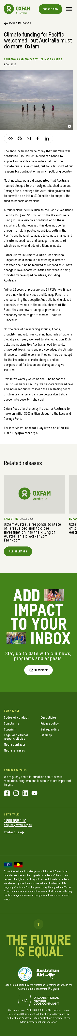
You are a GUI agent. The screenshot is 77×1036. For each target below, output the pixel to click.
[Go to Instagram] (16, 793)
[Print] (19, 138)
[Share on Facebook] (37, 138)
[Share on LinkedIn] (46, 138)
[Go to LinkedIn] (25, 793)
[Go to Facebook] (7, 793)
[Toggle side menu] (69, 9)
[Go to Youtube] (34, 793)
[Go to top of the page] (38, 924)
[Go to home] (9, 9)
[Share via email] (28, 138)
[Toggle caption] (69, 126)
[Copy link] (10, 138)
